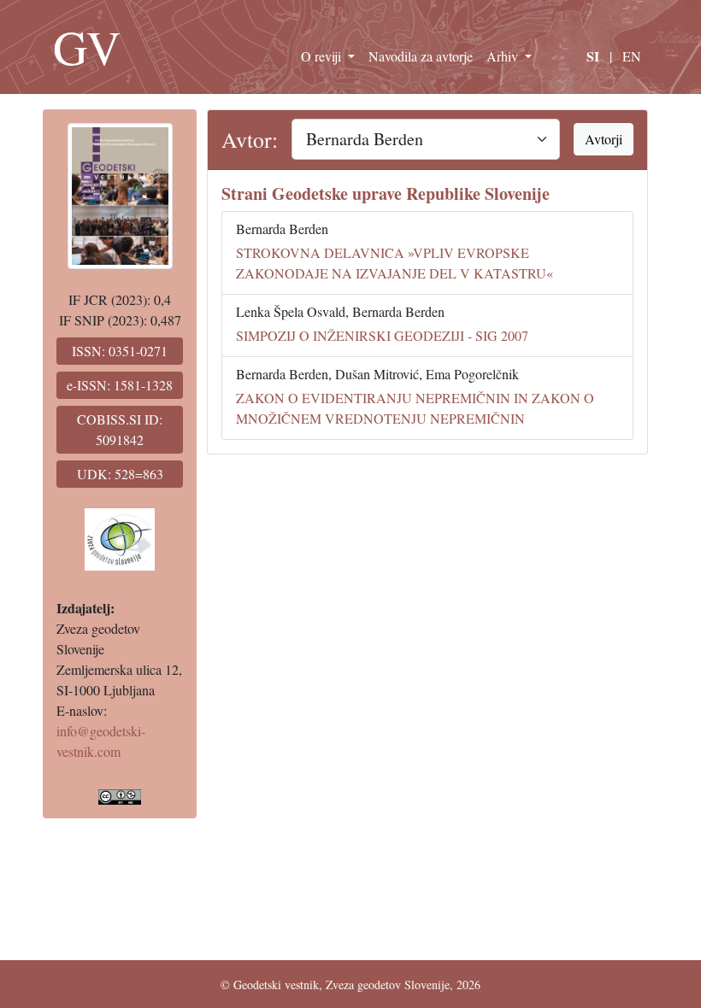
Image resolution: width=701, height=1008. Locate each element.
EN (631, 56)
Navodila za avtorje (420, 56)
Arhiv (503, 56)
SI (592, 56)
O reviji (323, 56)
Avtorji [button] (603, 139)
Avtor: (249, 139)
